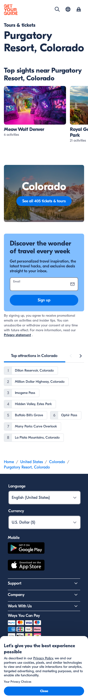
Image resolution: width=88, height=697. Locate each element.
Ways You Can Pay (24, 615)
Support (14, 583)
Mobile (14, 538)
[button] (35, 111)
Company (16, 595)
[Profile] (78, 9)
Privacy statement (17, 335)
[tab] (34, 355)
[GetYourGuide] (11, 10)
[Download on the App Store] (26, 566)
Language (16, 486)
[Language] (68, 9)
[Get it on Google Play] (26, 548)
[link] (35, 111)
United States (31, 462)
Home (9, 462)
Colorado (57, 462)
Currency (16, 511)
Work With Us (20, 606)
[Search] (57, 9)
